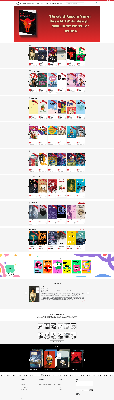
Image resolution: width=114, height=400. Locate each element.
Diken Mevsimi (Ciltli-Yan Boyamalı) (61, 88)
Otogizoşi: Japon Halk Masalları (42, 62)
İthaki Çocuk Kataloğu (52, 3)
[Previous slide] (28, 55)
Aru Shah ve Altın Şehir (51, 168)
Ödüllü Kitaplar (59, 3)
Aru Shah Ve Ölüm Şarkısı (80, 168)
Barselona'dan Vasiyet (51, 115)
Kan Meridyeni (69, 62)
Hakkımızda (23, 381)
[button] (29, 360)
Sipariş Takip (105, 0)
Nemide (30, 62)
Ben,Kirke (40, 246)
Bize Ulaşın (23, 382)
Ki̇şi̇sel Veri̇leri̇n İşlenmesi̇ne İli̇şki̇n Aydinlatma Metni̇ (47, 384)
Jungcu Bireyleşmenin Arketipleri (80, 219)
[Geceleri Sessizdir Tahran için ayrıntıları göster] (61, 238)
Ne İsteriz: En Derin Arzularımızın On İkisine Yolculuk (42, 115)
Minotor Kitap (60, 389)
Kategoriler (42, 3)
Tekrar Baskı (38, 3)
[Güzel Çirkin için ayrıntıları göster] (80, 238)
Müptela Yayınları (60, 387)
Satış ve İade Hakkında (24, 387)
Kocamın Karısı (31, 246)
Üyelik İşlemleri (41, 381)
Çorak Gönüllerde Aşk (51, 193)
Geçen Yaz (59, 62)
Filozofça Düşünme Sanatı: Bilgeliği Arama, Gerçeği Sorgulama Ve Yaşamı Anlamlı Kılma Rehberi (70, 115)
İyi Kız (77, 62)
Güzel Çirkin (78, 246)
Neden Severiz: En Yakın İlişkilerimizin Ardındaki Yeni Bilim (80, 115)
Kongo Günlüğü (60, 219)
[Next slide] (85, 55)
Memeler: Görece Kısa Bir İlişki (32, 115)
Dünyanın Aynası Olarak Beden (32, 219)
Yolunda (40, 168)
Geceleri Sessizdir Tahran (61, 246)
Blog (108, 0)
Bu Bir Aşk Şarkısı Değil (80, 88)
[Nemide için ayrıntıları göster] (34, 294)
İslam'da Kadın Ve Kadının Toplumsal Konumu (51, 219)
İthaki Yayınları (60, 381)
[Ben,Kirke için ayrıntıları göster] (42, 238)
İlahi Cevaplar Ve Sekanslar (70, 193)
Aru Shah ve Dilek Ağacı (61, 168)
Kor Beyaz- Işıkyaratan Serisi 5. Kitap (51, 62)
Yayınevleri (23, 3)
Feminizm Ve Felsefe (70, 219)
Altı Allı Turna (31, 88)
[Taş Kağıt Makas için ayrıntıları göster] (52, 238)
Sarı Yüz (68, 246)
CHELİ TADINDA (60, 193)
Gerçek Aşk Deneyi (70, 88)
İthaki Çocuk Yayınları (61, 386)
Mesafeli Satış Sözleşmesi (25, 386)
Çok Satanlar (33, 3)
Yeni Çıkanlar (29, 3)
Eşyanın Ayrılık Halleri (42, 193)
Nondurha (68, 168)
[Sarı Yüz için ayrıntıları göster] (71, 238)
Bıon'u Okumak (41, 219)
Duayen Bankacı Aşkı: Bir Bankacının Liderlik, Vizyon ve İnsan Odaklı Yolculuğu (32, 193)
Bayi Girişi (110, 0)
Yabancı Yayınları (60, 382)
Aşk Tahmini (50, 88)
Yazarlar (47, 3)
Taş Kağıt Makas (50, 246)
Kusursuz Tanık (41, 88)
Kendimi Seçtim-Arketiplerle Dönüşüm (61, 115)
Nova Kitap (59, 384)
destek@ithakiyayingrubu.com (82, 381)
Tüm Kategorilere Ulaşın (57, 341)
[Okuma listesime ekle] (36, 48)
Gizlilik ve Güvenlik (24, 389)
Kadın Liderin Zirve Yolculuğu (80, 193)
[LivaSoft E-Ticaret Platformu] (57, 398)
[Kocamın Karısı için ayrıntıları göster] (33, 238)
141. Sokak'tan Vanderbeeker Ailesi (32, 168)
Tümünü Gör (81, 71)
